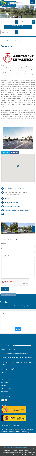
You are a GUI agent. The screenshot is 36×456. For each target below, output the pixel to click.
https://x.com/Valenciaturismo (13, 206)
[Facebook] (2, 400)
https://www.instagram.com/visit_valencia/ (16, 214)
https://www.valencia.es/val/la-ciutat (15, 188)
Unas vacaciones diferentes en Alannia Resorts (15, 353)
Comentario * (5, 256)
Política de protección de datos (17, 429)
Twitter (6, 152)
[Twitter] (6, 400)
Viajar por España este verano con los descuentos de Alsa (18, 357)
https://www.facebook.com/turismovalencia (17, 210)
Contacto (4, 431)
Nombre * (4, 243)
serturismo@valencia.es (11, 202)
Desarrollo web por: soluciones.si (18, 431)
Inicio (4, 41)
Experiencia (10, 41)
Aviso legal (4, 429)
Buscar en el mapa (18, 25)
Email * (3, 249)
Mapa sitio (30, 429)
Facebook (15, 152)
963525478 (8, 198)
